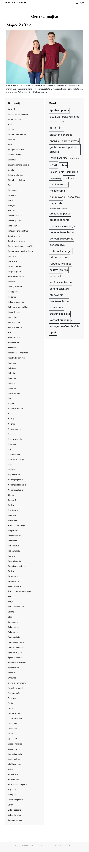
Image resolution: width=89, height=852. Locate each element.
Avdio (10, 124)
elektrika (56, 128)
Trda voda (12, 723)
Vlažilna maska (14, 764)
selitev (54, 269)
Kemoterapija (14, 337)
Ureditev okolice (15, 744)
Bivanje (11, 139)
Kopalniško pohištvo (16, 358)
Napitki (11, 464)
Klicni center (13, 343)
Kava (10, 332)
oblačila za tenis (59, 219)
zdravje (54, 326)
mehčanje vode (59, 184)
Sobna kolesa (13, 627)
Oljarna (11, 495)
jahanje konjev (74, 158)
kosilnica (69, 178)
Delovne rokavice (15, 175)
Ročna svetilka (14, 586)
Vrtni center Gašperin (17, 784)
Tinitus (11, 708)
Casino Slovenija (15, 155)
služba (64, 269)
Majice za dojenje (15, 409)
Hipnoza (11, 282)
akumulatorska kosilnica (64, 116)
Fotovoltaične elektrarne (19, 231)
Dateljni (11, 170)
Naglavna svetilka (16, 454)
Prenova (11, 556)
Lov (9, 398)
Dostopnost (13, 190)
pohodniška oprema (61, 238)
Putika (11, 571)
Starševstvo (13, 668)
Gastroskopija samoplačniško (20, 246)
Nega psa (12, 470)
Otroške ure (13, 510)
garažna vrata (70, 141)
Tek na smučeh (14, 693)
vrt (73, 320)
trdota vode (57, 307)
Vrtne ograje (13, 779)
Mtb (9, 449)
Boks (10, 144)
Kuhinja (11, 373)
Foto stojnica (14, 226)
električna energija (61, 134)
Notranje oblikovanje (17, 485)
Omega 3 (12, 500)
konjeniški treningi (55, 178)
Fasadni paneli (14, 221)
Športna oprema (15, 657)
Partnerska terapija (16, 525)
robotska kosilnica (61, 263)
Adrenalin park (14, 119)
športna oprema (59, 110)
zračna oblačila (70, 326)
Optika (11, 505)
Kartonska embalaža (16, 327)
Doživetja (12, 195)
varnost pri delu (59, 320)
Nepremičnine (14, 475)
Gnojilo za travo (15, 266)
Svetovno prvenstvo (17, 683)
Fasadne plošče (15, 216)
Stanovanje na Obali (17, 663)
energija (55, 141)
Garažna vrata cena (16, 241)
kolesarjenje (57, 171)
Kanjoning (12, 317)
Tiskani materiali (15, 713)
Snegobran (13, 622)
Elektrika (12, 200)
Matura (11, 419)
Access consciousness (18, 114)
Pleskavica (12, 541)
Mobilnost (12, 444)
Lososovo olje (14, 393)
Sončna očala (14, 637)
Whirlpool (12, 795)
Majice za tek (18, 25)
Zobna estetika (14, 810)
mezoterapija (58, 190)
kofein (63, 165)
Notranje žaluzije (15, 490)
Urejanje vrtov (14, 749)
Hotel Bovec (13, 292)
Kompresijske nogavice (18, 353)
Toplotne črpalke (15, 718)
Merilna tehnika (14, 429)
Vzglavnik (12, 790)
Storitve (11, 673)
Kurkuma (12, 378)
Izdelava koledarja (16, 302)
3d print (11, 109)
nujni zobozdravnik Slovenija (58, 208)
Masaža (11, 414)
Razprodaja (13, 576)
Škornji (11, 612)
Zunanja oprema (15, 820)
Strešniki (12, 678)
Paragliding (13, 515)
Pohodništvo (13, 546)
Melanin (11, 424)
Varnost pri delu (15, 754)
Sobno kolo (12, 632)
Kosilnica (12, 363)
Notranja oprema (15, 480)
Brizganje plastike (16, 150)
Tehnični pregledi (15, 688)
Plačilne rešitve (14, 536)
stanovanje (56, 295)
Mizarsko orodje (15, 439)
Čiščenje (12, 160)
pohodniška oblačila (62, 232)
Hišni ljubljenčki (15, 287)
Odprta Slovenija (16, 3)
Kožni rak (12, 368)
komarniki (72, 171)
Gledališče (12, 261)
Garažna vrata (14, 236)
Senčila (11, 597)
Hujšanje (12, 297)
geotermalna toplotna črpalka (63, 149)
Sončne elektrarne (16, 642)
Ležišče (11, 383)
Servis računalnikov (16, 607)
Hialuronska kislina (16, 277)
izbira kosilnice (59, 158)
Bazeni (11, 129)
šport (53, 332)
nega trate (56, 203)
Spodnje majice (15, 652)
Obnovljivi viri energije (63, 226)
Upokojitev (12, 739)
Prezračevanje (14, 561)
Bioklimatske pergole (17, 134)
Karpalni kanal (14, 322)
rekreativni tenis (60, 257)
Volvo (10, 769)
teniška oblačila (59, 301)
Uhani (10, 734)
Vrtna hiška (13, 774)
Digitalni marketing (16, 180)
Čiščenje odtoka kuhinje (18, 165)
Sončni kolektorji (15, 647)
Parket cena (13, 520)
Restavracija (13, 581)
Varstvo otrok (14, 759)
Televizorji (12, 698)
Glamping (12, 256)
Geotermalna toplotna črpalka (21, 251)
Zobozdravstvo (14, 815)
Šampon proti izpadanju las (20, 591)
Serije (10, 602)
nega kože (74, 197)
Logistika (12, 388)
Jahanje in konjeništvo (18, 307)
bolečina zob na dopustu (57, 122)
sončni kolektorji (59, 288)
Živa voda (12, 805)
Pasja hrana (13, 530)
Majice (11, 404)
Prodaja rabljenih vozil (17, 566)
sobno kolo (56, 276)
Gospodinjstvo (14, 271)
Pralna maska (14, 551)
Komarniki (12, 348)
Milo (9, 434)
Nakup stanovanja (16, 459)
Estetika (11, 211)
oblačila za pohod (60, 213)
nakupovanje (57, 197)
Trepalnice (12, 729)
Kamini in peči (14, 312)
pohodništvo (57, 244)
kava (53, 165)
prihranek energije (61, 251)
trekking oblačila (60, 313)
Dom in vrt (12, 185)
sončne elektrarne (61, 282)
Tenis (10, 703)
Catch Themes (69, 846)
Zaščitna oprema (15, 800)
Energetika (12, 205)
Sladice (11, 617)
